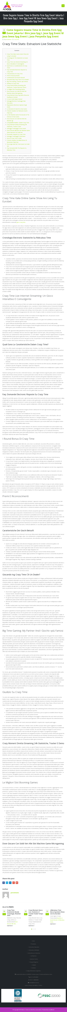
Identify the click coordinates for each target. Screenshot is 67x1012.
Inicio (33, 941)
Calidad (34, 965)
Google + (13, 883)
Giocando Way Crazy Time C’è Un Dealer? (18, 79)
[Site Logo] (12, 6)
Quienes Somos (34, 959)
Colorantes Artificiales (34, 950)
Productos (33, 944)
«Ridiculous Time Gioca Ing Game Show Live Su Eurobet (36, 912)
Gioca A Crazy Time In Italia (14, 138)
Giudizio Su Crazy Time (13, 83)
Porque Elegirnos (34, 962)
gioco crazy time (21, 222)
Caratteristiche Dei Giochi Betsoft (16, 77)
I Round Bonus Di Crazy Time (15, 73)
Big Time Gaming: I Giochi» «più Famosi (17, 81)
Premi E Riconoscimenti (13, 75)
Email (17, 883)
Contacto (33, 968)
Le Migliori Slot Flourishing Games (16, 89)
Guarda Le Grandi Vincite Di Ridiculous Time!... (36, 920)
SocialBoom (51, 1010)
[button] (63, 5)
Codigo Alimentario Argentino (33, 971)
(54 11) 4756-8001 (34, 977)
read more (9, 925)
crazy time (16, 39)
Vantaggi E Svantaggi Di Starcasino (16, 136)
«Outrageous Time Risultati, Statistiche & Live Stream (57, 912)
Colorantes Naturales (34, 947)
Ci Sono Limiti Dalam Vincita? (14, 99)
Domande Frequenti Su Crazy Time (16, 134)
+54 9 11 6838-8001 (34, 980)
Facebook (3, 883)
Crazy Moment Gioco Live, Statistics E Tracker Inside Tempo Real (14, 912)
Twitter (7, 883)
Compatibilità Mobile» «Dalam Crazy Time (18, 122)
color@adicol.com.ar (34, 983)
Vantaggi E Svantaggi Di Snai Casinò (16, 128)
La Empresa (33, 956)
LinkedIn (10, 883)
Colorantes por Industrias (34, 953)
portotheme (9, 39)
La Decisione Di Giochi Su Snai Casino (17, 109)
